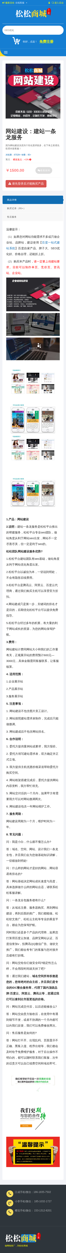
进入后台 (59, 2)
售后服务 (12, 217)
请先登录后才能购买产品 (27, 183)
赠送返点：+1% (21, 159)
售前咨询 (45, 170)
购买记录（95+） (16, 208)
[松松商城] (23, 1238)
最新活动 (9, 2)
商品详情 (12, 200)
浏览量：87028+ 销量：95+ (18, 155)
